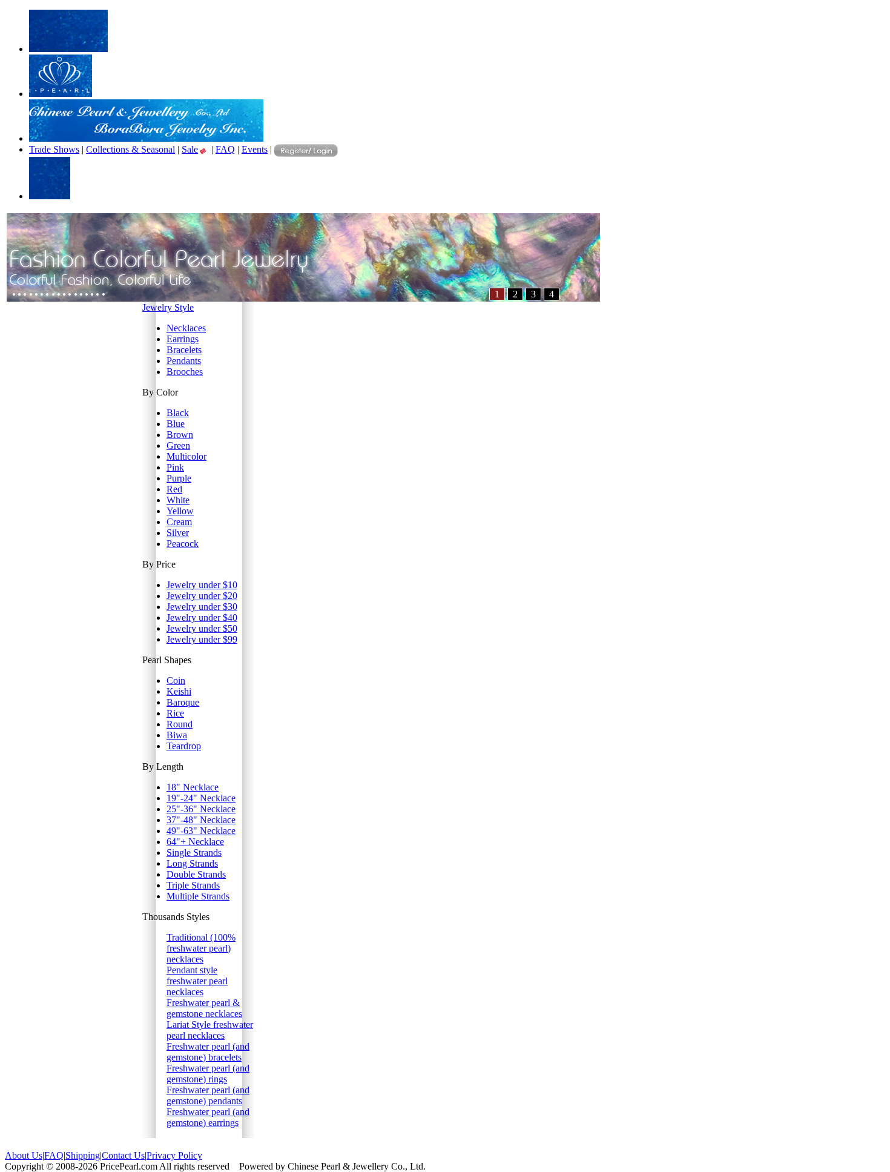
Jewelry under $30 (201, 606)
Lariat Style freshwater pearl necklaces (209, 1030)
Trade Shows (54, 149)
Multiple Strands (197, 896)
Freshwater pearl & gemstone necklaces (204, 1008)
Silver (177, 533)
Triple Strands (193, 885)
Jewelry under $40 (201, 617)
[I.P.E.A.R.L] (60, 93)
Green (178, 445)
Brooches (184, 371)
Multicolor (186, 456)
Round (179, 724)
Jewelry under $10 (201, 585)
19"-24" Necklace (201, 798)
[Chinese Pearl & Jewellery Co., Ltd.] (146, 138)
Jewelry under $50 (201, 628)
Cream (179, 522)
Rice (175, 713)
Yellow (180, 511)
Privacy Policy (174, 1155)
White (178, 500)
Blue (175, 424)
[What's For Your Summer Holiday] (303, 298)
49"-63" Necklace (201, 831)
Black (177, 413)
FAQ (225, 149)
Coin (175, 680)
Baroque (182, 702)
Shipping (82, 1155)
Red (174, 489)
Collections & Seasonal (130, 149)
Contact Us (123, 1155)
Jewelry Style (168, 307)
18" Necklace (192, 787)
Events (255, 149)
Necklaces (186, 328)
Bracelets (184, 350)
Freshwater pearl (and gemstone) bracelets (207, 1051)
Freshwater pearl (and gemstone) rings (207, 1073)
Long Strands (192, 863)
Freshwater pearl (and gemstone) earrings (207, 1117)
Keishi (178, 691)
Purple (178, 478)
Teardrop (183, 746)
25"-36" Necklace (201, 809)
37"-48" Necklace (201, 820)
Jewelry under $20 (201, 596)
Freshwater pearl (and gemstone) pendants (207, 1095)
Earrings (182, 339)
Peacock (182, 543)
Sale (190, 149)
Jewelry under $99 (201, 639)
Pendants (183, 361)
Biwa (176, 735)
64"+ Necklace (195, 841)
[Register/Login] (306, 147)
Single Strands (194, 852)
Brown (179, 434)
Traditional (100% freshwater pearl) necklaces (201, 948)
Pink (175, 467)
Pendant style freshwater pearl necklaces (197, 981)
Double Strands (196, 874)
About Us (23, 1155)
